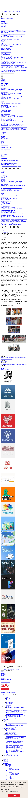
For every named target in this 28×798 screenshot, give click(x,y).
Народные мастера (5, 54)
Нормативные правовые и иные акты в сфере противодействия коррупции (12, 58)
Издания (3, 136)
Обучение (3, 142)
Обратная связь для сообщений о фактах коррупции (13, 70)
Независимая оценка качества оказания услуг (12, 161)
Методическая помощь (6, 143)
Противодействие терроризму (8, 71)
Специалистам (4, 138)
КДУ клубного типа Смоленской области (11, 44)
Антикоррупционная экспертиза (9, 61)
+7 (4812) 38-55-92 (5, 669)
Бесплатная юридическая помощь (9, 163)
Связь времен (4, 361)
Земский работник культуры (7, 164)
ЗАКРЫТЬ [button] (14, 795)
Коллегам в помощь (5, 48)
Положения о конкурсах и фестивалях (10, 39)
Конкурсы (3, 133)
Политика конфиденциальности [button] (10, 791)
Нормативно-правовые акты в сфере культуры (12, 30)
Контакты (3, 27)
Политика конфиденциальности (8, 692)
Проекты (3, 137)
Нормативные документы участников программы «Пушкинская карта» (15, 713)
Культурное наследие (6, 49)
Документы (3, 28)
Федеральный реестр (6, 50)
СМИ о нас (3, 26)
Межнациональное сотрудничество (9, 160)
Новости (3, 40)
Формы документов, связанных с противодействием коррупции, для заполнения (13, 63)
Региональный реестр (6, 52)
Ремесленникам (4, 145)
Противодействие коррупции (8, 56)
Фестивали (3, 132)
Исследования (4, 45)
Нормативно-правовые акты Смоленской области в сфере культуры (16, 711)
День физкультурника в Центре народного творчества (14, 364)
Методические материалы (7, 59)
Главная (2, 671)
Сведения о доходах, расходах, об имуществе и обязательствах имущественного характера (12, 65)
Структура (3, 22)
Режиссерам (3, 150)
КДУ (2, 43)
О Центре (3, 19)
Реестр (2, 141)
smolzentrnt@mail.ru (16, 11)
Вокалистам (3, 139)
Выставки (3, 134)
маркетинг (9, 694)
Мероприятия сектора (6, 53)
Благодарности (4, 23)
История (3, 21)
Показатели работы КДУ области (9, 46)
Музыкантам (4, 158)
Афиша (2, 41)
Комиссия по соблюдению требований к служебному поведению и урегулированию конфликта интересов (14, 68)
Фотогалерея (4, 24)
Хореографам (4, 154)
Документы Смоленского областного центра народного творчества (15, 716)
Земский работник (5, 682)
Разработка (3, 694)
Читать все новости (5, 369)
